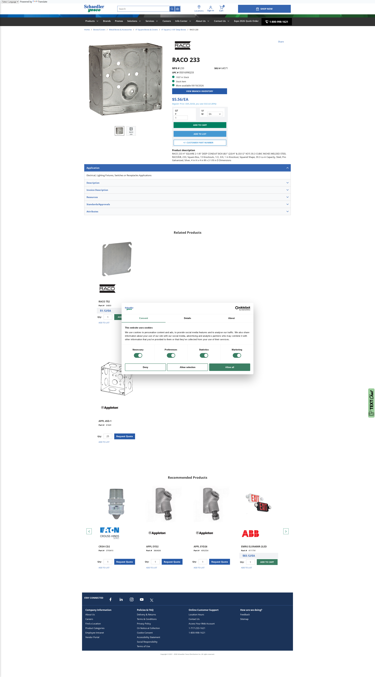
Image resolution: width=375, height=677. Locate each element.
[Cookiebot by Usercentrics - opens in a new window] (237, 308)
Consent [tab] (143, 318)
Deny (145, 367)
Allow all (229, 367)
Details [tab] (187, 318)
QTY (176, 112)
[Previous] (89, 531)
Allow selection (187, 367)
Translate (42, 1)
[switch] (171, 355)
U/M (202, 112)
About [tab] (231, 318)
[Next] (286, 531)
